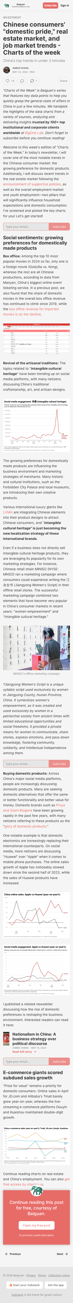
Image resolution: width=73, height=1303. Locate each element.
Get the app (56, 1285)
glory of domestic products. (25, 826)
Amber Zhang (20, 68)
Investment (12, 17)
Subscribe (50, 5)
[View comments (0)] (22, 81)
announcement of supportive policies (32, 184)
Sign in (65, 5)
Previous (15, 1254)
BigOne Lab (34, 133)
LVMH (8, 512)
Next (60, 1254)
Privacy (31, 1275)
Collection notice (59, 1275)
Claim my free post (36, 1225)
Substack (17, 1295)
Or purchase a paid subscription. (36, 1235)
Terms (42, 1275)
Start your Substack (26, 1285)
